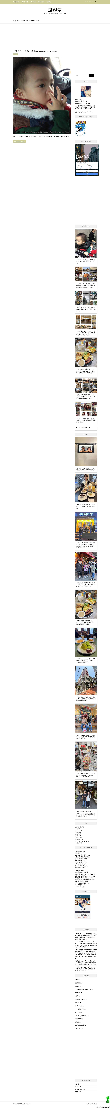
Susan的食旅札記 (79, 986)
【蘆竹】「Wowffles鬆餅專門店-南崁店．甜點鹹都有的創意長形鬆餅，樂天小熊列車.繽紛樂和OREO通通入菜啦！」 (85, 962)
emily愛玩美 (78, 1002)
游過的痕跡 (25, 2)
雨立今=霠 (77, 979)
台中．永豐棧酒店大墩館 (81, 858)
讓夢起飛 (77, 996)
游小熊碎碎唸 (79, 839)
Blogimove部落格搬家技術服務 (102, 1107)
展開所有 (77, 827)
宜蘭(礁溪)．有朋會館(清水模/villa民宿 (84, 877)
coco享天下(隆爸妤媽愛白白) (81, 1015)
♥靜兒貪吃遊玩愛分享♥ (80, 1025)
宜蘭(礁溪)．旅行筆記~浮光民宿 (82, 855)
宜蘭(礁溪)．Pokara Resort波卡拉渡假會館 (84, 879)
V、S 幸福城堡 (78, 1012)
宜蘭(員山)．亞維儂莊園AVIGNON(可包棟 (85, 876)
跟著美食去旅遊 (78, 1018)
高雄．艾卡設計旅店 (80, 886)
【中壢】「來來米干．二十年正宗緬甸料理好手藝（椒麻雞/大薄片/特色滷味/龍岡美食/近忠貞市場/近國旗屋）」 (86, 955)
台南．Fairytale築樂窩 (80, 867)
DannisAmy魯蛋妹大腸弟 (80, 999)
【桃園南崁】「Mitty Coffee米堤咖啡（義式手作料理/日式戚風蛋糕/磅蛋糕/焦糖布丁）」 (85, 969)
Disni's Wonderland (79, 1005)
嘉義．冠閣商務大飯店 (80, 864)
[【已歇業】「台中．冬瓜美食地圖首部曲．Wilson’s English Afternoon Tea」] (42, 95)
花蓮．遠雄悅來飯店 (80, 853)
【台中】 (15, 54)
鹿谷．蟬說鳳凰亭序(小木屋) (81, 881)
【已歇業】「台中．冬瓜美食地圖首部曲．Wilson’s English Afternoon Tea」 (35, 51)
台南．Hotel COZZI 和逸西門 (82, 865)
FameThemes (94, 1103)
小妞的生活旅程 (78, 1028)
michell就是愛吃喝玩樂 (80, 1009)
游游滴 (55, 10)
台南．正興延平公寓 (80, 885)
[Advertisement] (42, 38)
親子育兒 (49, 2)
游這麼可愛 (41, 2)
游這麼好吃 (16, 2)
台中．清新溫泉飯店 (80, 860)
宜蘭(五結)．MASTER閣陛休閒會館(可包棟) (85, 874)
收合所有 (82, 827)
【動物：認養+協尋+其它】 (82, 841)
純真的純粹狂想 (78, 992)
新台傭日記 (77, 1022)
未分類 (78, 828)
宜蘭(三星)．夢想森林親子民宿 (82, 856)
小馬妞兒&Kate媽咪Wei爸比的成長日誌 (84, 989)
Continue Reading (19, 141)
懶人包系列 (79, 843)
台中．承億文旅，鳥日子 (81, 862)
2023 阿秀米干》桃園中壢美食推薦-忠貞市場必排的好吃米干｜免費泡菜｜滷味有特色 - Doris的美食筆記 (86, 951)
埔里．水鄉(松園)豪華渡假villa (82, 883)
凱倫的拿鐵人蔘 (78, 983)
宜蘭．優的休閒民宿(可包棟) (81, 872)
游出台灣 (33, 2)
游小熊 (21, 54)
